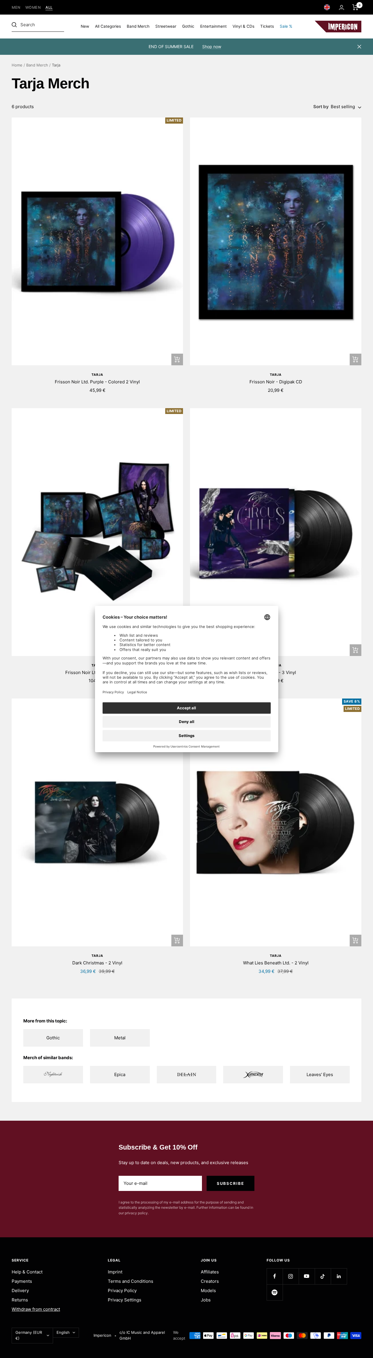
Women (33, 7)
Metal (120, 1038)
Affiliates (210, 1272)
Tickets (267, 26)
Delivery (20, 1290)
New (85, 26)
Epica (119, 1074)
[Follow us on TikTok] (323, 1276)
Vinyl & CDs (243, 26)
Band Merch (138, 26)
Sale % (286, 26)
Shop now (211, 46)
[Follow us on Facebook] (275, 1276)
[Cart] (355, 7)
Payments (22, 1281)
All (49, 7)
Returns (20, 1300)
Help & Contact (27, 1272)
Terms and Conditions (130, 1281)
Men (16, 7)
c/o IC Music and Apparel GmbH (142, 1335)
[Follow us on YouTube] (307, 1276)
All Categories (108, 26)
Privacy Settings (124, 1300)
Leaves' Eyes (320, 1074)
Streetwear (165, 26)
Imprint (115, 1272)
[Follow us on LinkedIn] (339, 1276)
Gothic (188, 26)
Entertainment (213, 26)
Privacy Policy (122, 1290)
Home (17, 65)
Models (208, 1290)
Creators (210, 1281)
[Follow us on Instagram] (291, 1276)
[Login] (341, 7)
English (63, 1332)
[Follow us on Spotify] (275, 1292)
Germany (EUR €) (28, 1335)
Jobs (206, 1300)
